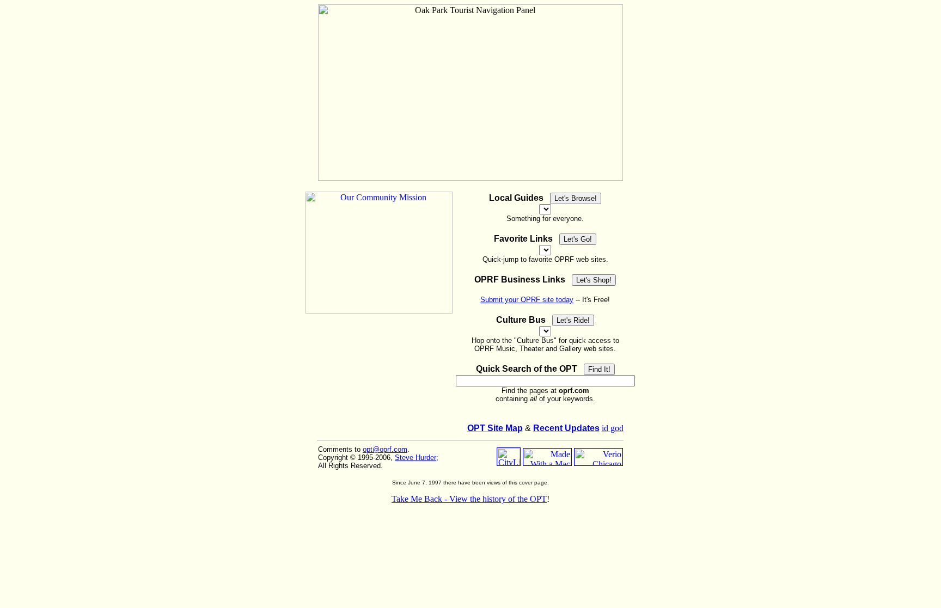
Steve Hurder (415, 457)
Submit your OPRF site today (526, 300)
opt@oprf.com (385, 449)
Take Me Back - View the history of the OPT (469, 498)
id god (613, 428)
